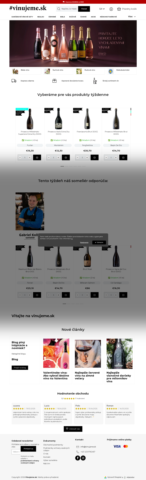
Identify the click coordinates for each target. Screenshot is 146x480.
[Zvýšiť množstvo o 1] (30, 157)
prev (13, 136)
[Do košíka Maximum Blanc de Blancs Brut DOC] (37, 295)
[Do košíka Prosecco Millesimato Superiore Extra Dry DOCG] (37, 157)
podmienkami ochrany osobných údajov (30, 462)
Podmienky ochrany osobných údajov (56, 449)
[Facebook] (77, 458)
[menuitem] (22, 16)
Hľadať (84, 9)
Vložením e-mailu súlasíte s (30, 459)
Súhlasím (100, 242)
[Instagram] (83, 458)
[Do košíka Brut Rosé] (95, 295)
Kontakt (46, 457)
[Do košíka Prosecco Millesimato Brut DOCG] (123, 157)
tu (72, 238)
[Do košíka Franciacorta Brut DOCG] (95, 157)
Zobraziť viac (74, 429)
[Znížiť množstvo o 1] (20, 157)
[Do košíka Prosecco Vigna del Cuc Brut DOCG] (123, 295)
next (133, 136)
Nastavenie (84, 242)
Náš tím (46, 464)
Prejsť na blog (20, 368)
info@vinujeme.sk (88, 447)
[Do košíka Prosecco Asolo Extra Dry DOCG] (66, 157)
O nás (45, 454)
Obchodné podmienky (53, 445)
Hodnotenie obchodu (73, 393)
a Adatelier (128, 477)
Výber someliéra (50, 460)
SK (100, 8)
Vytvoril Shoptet (114, 477)
